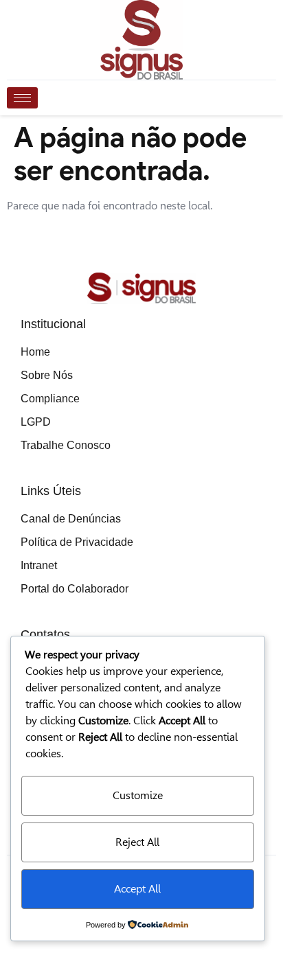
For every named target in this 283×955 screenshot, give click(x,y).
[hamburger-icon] (22, 97)
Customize (138, 795)
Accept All (137, 888)
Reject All (137, 842)
